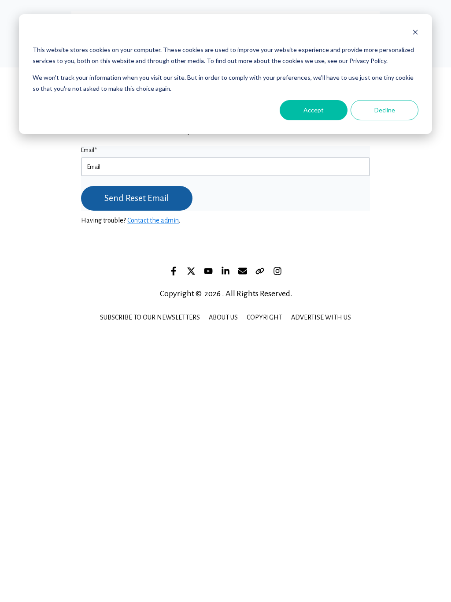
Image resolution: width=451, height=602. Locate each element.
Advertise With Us (321, 317)
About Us (223, 317)
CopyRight (264, 317)
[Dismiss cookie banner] (415, 33)
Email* (89, 150)
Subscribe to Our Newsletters (150, 317)
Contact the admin (153, 220)
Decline (384, 110)
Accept (313, 110)
